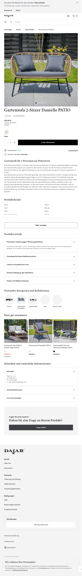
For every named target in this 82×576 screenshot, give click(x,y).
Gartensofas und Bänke (46, 29)
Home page (8, 29)
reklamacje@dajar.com (19, 382)
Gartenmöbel (29, 29)
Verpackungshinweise (12, 489)
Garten (18, 29)
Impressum (8, 468)
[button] (41, 242)
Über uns (7, 463)
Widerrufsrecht (9, 484)
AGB (5, 500)
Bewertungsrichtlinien (12, 505)
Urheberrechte (9, 541)
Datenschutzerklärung (11, 536)
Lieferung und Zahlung (12, 479)
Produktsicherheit (10, 509)
